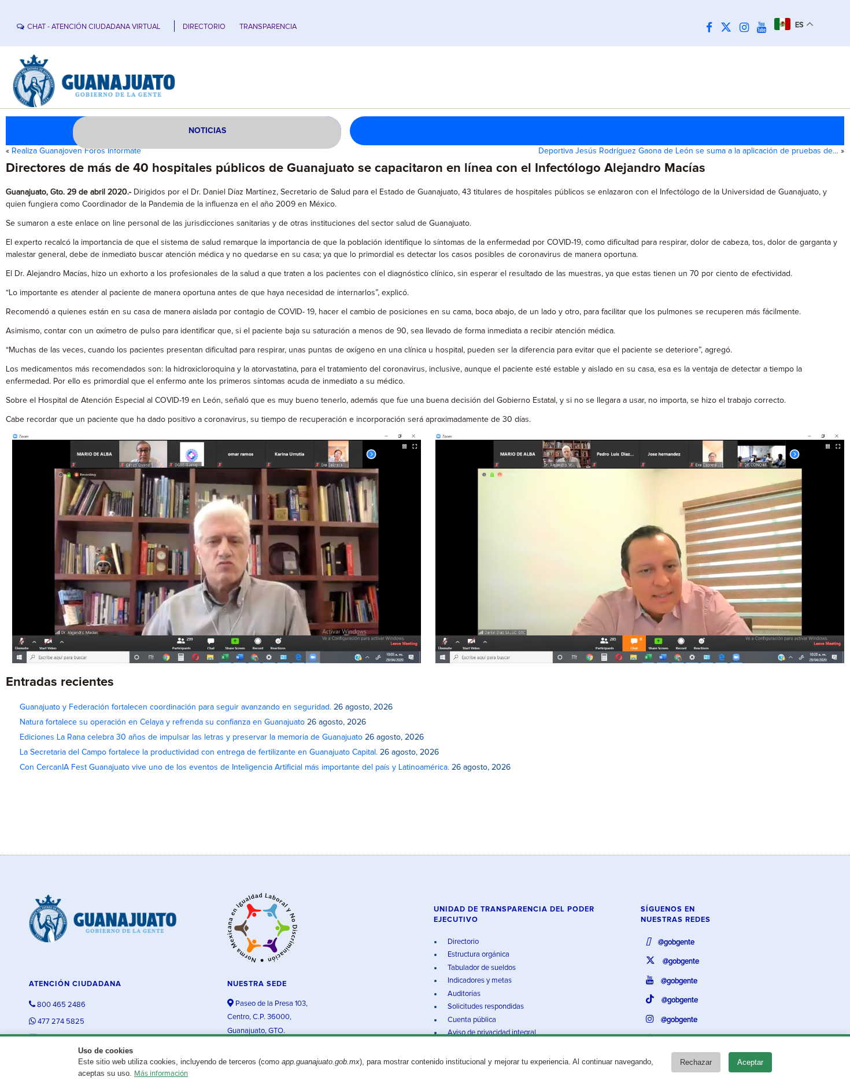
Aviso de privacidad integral (491, 1032)
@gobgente (675, 942)
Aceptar (750, 1062)
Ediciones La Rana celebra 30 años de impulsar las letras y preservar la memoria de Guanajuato (191, 737)
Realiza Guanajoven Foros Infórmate (76, 151)
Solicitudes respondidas (485, 1006)
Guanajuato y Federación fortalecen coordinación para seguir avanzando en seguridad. (175, 707)
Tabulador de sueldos (481, 968)
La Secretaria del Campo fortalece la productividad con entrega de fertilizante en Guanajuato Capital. (199, 752)
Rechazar (696, 1062)
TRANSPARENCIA (268, 27)
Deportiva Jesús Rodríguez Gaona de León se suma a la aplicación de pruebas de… (688, 151)
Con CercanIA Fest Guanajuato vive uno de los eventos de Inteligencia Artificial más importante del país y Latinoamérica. (234, 767)
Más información (161, 1074)
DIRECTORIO (204, 27)
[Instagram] (747, 28)
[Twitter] (728, 28)
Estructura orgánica (477, 954)
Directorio (462, 942)
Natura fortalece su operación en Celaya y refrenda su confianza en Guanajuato (162, 722)
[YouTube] (764, 28)
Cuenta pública (471, 1020)
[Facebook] (712, 28)
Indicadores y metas (479, 980)
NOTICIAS (207, 131)
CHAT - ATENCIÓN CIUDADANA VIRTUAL (93, 27)
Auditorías (463, 994)
